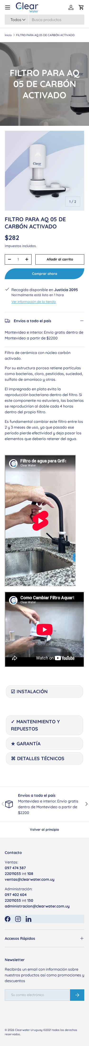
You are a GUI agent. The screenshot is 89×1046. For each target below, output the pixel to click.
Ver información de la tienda (33, 301)
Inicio (8, 35)
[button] (81, 7)
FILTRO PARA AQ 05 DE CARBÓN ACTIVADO (45, 35)
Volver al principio (44, 829)
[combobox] (44, 20)
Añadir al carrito (60, 259)
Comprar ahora (44, 273)
